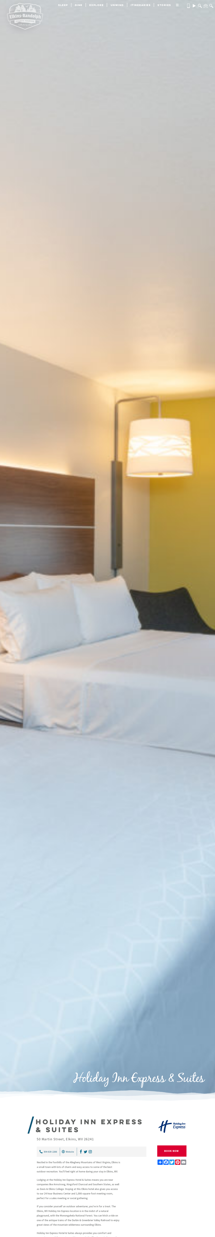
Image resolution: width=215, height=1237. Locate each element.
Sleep (63, 5)
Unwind (117, 5)
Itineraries (141, 5)
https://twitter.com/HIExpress (85, 1152)
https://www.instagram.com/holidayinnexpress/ (90, 1152)
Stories (164, 5)
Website (70, 1151)
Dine (78, 5)
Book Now (171, 1151)
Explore (96, 5)
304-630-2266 (50, 1151)
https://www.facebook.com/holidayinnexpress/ (81, 1152)
